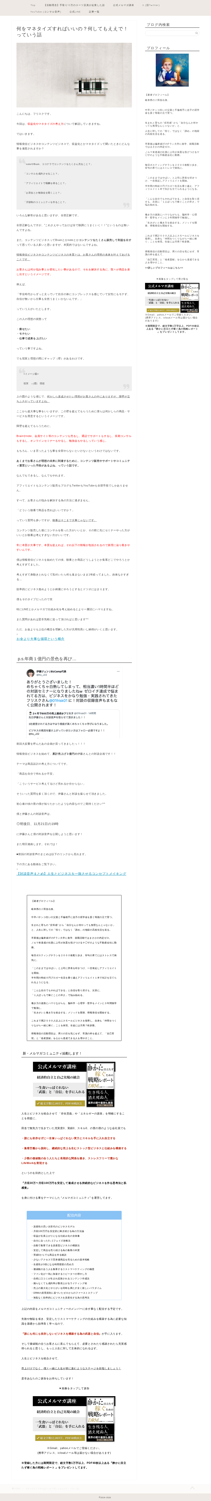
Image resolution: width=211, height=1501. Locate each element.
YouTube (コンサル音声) (45, 11)
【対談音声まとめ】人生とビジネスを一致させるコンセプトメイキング (71, 873)
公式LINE (75, 11)
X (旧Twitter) (151, 5)
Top (33, 5)
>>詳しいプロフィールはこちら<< (164, 268)
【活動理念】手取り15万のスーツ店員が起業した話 (74, 5)
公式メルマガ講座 (123, 5)
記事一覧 (94, 11)
